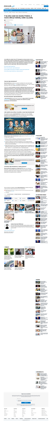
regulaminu (26, 400)
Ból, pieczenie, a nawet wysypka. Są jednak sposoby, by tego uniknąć (9, 232)
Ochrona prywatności (28, 418)
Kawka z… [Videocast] (19, 12)
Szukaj (47, 6)
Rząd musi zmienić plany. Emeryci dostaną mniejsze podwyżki (19, 212)
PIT (15, 84)
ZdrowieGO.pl (38, 4)
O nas (9, 418)
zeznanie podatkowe (17, 194)
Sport (14, 413)
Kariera (17, 418)
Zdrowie (15, 414)
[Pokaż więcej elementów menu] (47, 8)
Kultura (23, 416)
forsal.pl (26, 4)
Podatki (11, 10)
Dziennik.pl (15, 408)
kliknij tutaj (30, 405)
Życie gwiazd (23, 413)
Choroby (32, 413)
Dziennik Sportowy (24, 12)
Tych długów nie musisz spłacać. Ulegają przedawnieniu (8, 221)
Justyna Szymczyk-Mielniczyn (17, 224)
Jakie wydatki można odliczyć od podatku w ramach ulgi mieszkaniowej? (17, 69)
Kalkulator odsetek (44, 413)
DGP (33, 4)
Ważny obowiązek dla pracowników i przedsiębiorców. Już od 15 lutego (24, 106)
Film (22, 414)
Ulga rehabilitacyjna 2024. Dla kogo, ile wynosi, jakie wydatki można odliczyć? (9, 212)
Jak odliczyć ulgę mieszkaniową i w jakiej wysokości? (14, 71)
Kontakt (5, 418)
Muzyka (23, 415)
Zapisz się (26, 402)
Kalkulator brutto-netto (44, 414)
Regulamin (21, 418)
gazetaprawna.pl (43, 4)
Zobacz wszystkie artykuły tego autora (9, 230)
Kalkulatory (43, 408)
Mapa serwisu (34, 418)
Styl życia (32, 415)
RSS (47, 418)
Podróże (15, 415)
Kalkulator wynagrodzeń (44, 415)
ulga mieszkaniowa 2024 (26, 194)
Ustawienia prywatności (41, 418)
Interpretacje (5, 414)
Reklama (13, 418)
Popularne (26, 247)
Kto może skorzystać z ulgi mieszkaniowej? (12, 67)
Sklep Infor (5, 415)
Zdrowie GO (13, 12)
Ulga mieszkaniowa (10, 194)
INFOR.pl (22, 4)
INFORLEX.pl (30, 4)
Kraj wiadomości (32, 247)
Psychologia (32, 414)
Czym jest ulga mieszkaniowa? (10, 66)
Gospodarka (6, 10)
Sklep (47, 4)
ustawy (29, 135)
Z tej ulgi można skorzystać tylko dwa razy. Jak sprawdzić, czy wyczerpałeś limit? (24, 160)
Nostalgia (10, 12)
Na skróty (5, 408)
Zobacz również (24, 108)
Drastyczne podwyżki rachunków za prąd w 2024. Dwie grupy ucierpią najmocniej (30, 212)
